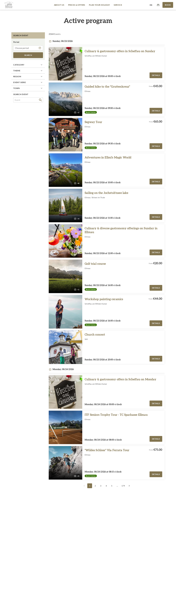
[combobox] (28, 99)
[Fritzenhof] (9, 5)
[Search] (40, 100)
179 (123, 486)
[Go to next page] (129, 485)
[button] (28, 65)
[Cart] (158, 5)
